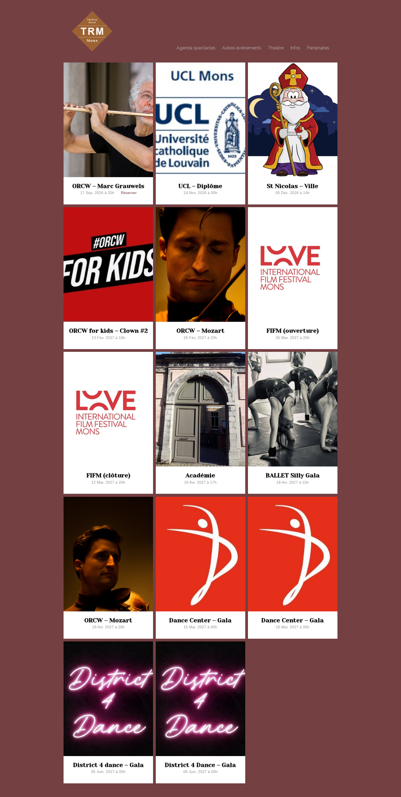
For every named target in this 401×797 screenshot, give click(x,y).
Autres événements (241, 48)
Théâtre (276, 48)
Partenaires (318, 48)
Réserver (129, 193)
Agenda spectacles (196, 48)
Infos (295, 48)
